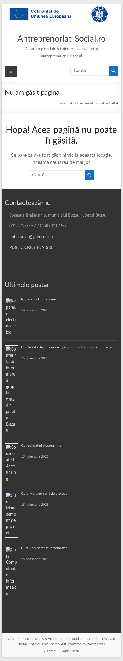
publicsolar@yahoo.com (31, 237)
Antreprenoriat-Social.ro (61, 39)
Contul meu (70, 651)
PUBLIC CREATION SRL (31, 248)
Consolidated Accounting (41, 445)
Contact (50, 651)
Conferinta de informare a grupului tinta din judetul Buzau (66, 347)
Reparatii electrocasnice (40, 299)
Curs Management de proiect (44, 493)
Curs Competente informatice (44, 548)
